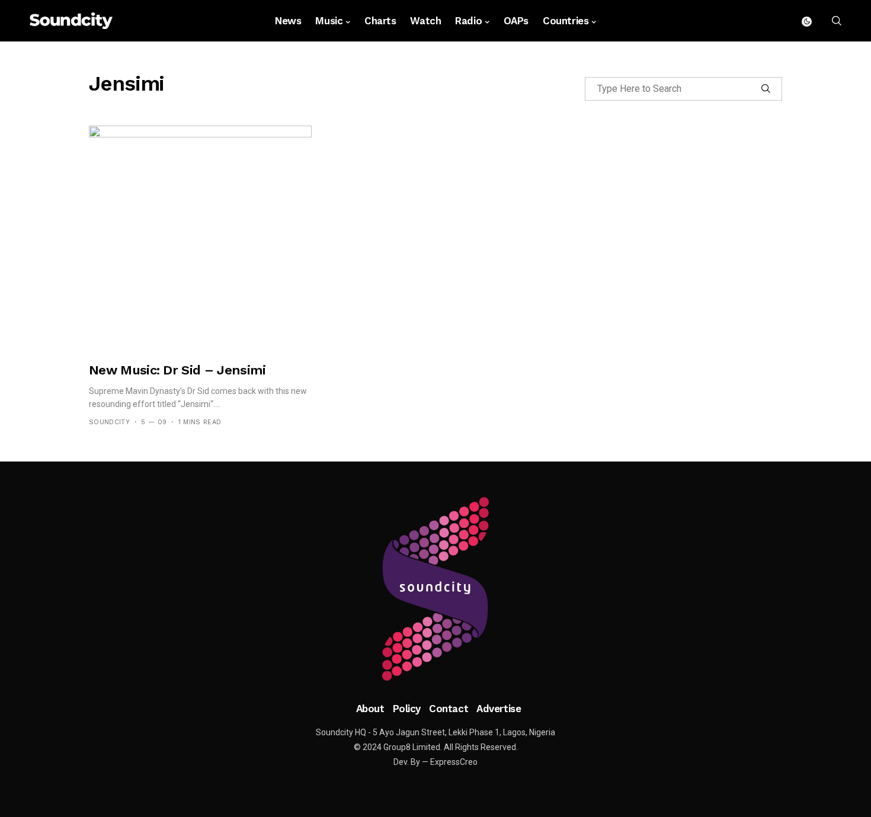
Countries (565, 21)
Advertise (498, 709)
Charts (380, 21)
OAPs (516, 21)
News (288, 21)
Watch (425, 21)
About (370, 709)
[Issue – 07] (435, 589)
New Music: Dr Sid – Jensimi (177, 370)
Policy (407, 709)
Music (328, 21)
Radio (468, 21)
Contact (448, 709)
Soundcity (109, 422)
